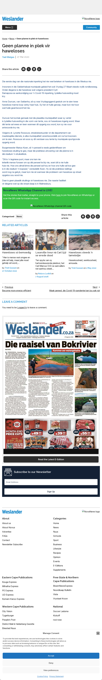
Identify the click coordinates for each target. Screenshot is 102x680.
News (11, 38)
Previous (9, 287)
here (58, 195)
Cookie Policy (42, 676)
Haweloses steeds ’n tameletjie (81, 254)
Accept (51, 656)
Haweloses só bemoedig (16, 252)
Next (95, 287)
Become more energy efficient (16, 290)
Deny (51, 663)
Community (91, 27)
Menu (6, 27)
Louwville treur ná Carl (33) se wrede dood (50, 254)
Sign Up (51, 491)
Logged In (22, 307)
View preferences (51, 670)
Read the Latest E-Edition (51, 459)
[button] (98, 633)
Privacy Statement (56, 676)
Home (4, 38)
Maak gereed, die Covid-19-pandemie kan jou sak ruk (74, 290)
